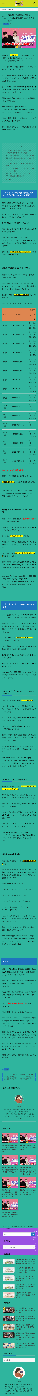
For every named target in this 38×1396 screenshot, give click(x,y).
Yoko (19, 1106)
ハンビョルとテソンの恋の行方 (19, 173)
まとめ (8, 179)
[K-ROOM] (19, 3)
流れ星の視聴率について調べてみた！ (21, 155)
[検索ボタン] (34, 3)
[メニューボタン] (3, 3)
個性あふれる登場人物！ (17, 176)
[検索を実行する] (33, 1234)
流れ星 (6, 24)
